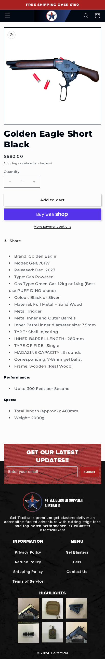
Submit (90, 472)
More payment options (52, 226)
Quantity (11, 172)
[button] (7, 15)
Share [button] (15, 241)
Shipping (10, 163)
